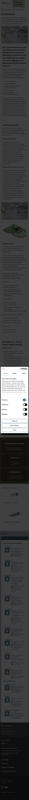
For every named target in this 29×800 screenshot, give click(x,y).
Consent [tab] (5, 373)
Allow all (14, 421)
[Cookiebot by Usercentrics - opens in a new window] (20, 369)
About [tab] (23, 373)
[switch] (25, 404)
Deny (14, 430)
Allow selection (14, 425)
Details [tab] (14, 373)
